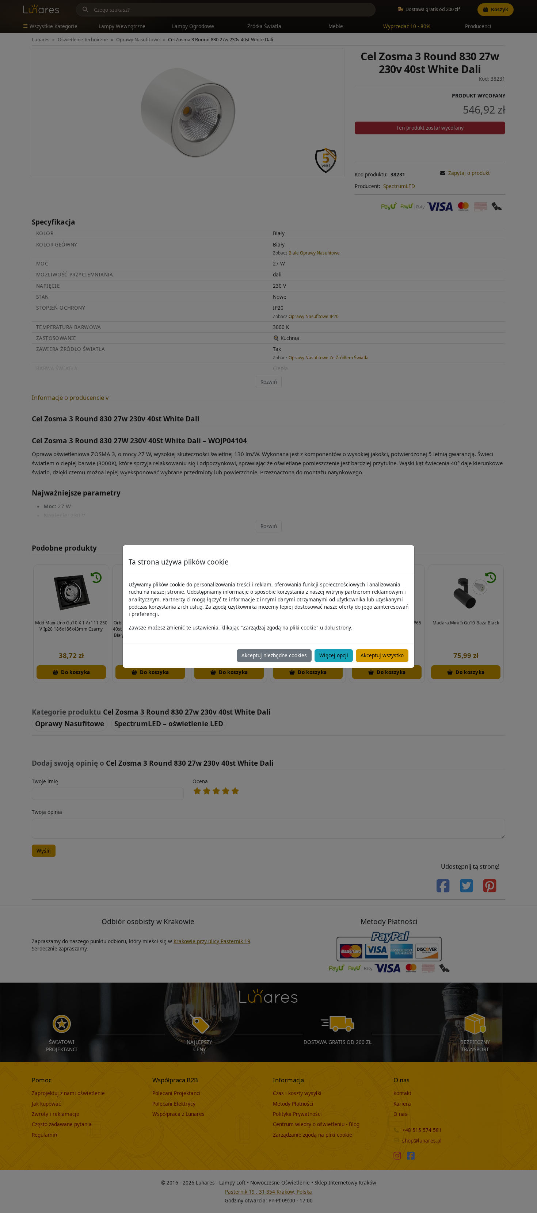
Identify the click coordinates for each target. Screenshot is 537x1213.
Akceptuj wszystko (382, 655)
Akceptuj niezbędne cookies (274, 655)
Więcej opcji (333, 655)
